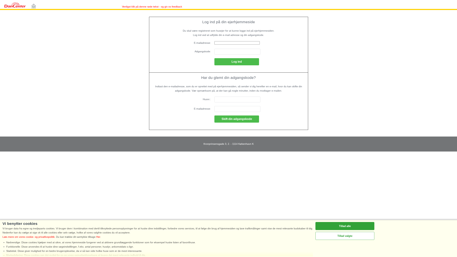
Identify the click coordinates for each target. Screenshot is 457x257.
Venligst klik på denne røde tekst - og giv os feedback (147, 6)
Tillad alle (345, 226)
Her (98, 236)
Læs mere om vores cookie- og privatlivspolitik (28, 236)
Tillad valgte (344, 235)
